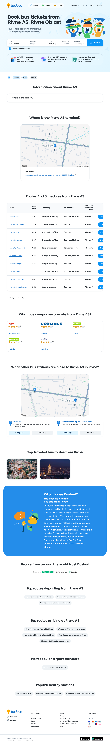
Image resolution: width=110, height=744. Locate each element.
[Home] (9, 77)
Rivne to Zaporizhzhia (18, 287)
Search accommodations (21, 48)
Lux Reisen (44, 349)
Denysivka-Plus (14, 333)
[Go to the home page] (14, 5)
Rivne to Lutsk (15, 271)
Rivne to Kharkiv (15, 256)
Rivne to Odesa (15, 240)
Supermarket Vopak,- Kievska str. (77, 422)
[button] (25, 43)
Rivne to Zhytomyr (16, 279)
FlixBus (75, 333)
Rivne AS (17, 422)
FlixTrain (12, 349)
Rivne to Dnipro (15, 264)
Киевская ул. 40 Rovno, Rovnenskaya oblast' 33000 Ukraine (49, 175)
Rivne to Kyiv (14, 232)
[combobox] (15, 43)
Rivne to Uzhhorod (16, 224)
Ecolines (44, 333)
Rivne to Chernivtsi (17, 248)
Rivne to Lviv (14, 216)
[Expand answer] (98, 98)
